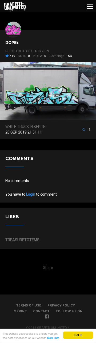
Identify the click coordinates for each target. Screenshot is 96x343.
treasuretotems (22, 240)
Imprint (20, 311)
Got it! (78, 335)
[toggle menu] (90, 6)
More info (53, 338)
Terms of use (28, 305)
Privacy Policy (61, 305)
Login (30, 194)
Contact (41, 311)
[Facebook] (47, 317)
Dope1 (12, 42)
